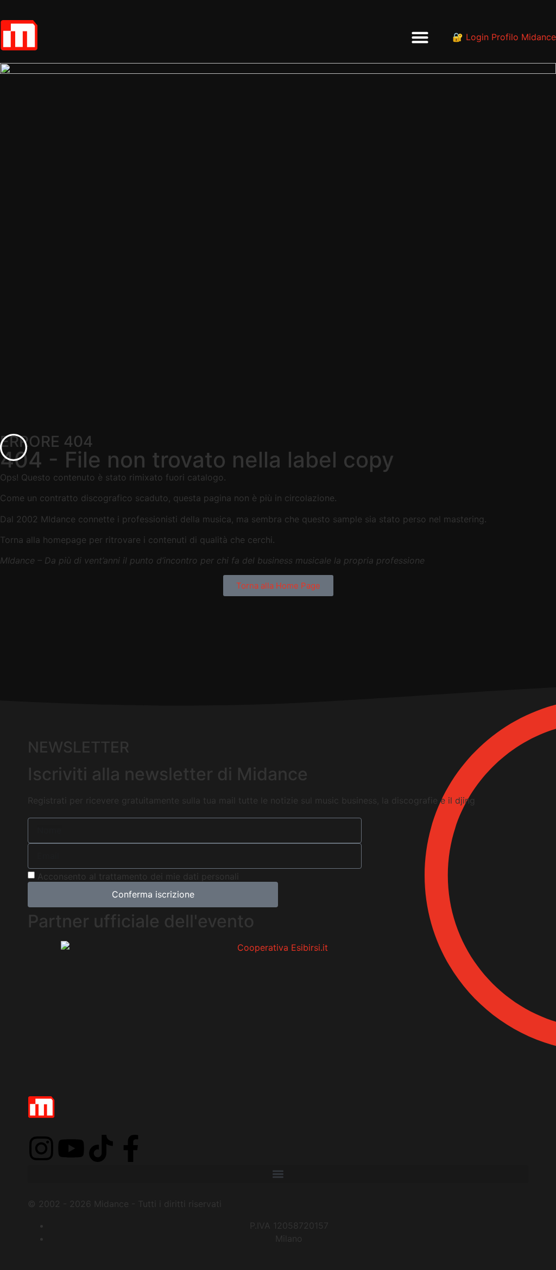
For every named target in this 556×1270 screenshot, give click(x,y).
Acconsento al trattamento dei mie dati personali (138, 876)
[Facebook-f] (130, 1148)
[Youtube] (71, 1148)
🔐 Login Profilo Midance (504, 36)
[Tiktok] (101, 1148)
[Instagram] (41, 1148)
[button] (420, 36)
